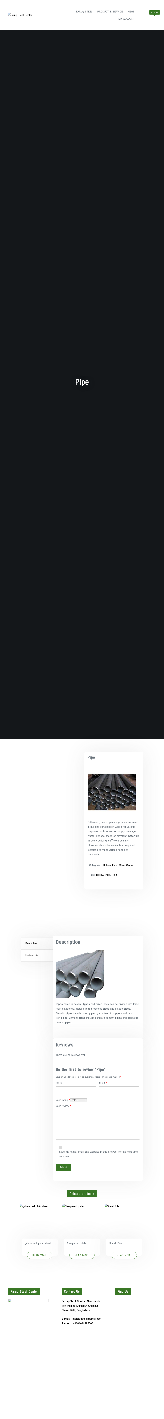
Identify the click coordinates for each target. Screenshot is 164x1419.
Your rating (63, 1100)
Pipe (114, 874)
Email (103, 1082)
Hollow (107, 865)
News (131, 11)
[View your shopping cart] (148, 18)
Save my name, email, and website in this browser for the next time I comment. (99, 1154)
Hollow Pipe (103, 874)
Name (60, 1082)
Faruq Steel (84, 11)
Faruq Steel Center (123, 865)
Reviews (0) (31, 955)
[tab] (37, 943)
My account (126, 18)
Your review (63, 1106)
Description (31, 943)
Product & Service (110, 11)
